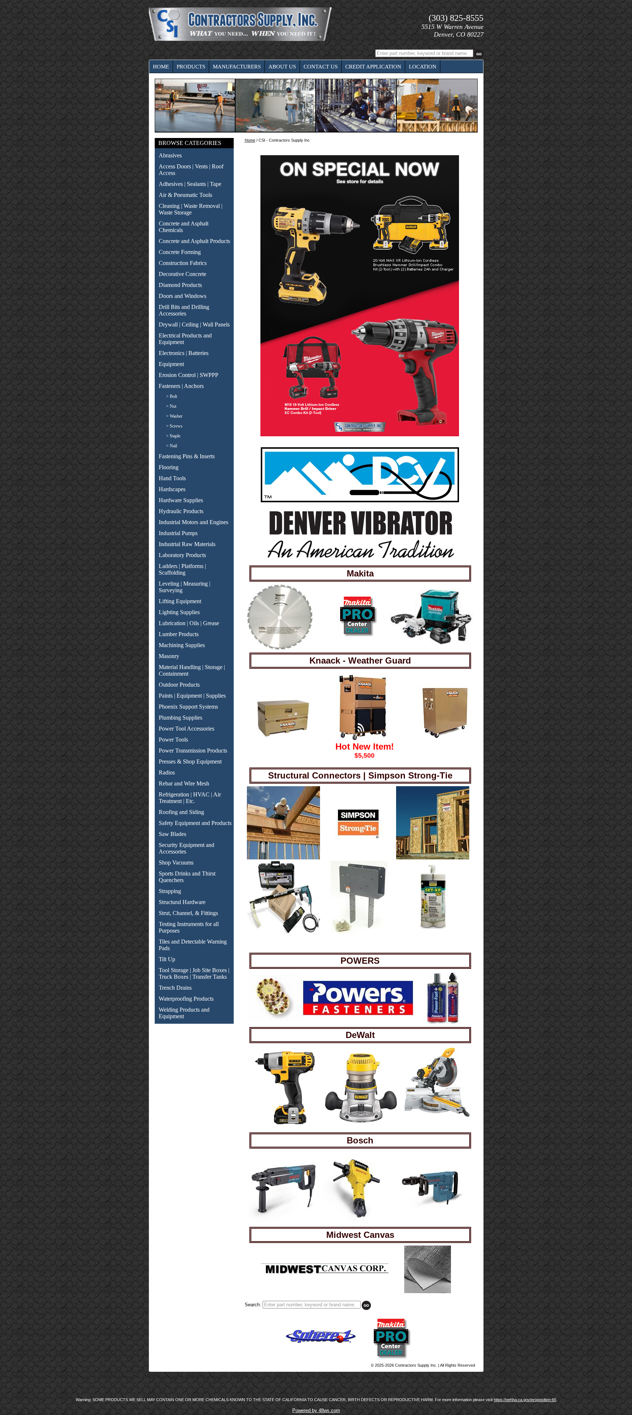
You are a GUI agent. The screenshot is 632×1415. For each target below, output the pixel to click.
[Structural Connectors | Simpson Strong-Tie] (283, 857)
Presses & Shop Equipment (190, 761)
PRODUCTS (191, 67)
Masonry (169, 656)
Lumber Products (179, 634)
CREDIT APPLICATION (373, 67)
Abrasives (170, 155)
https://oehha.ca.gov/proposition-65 (525, 1399)
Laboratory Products (182, 555)
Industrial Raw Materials (187, 544)
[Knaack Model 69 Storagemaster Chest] (283, 739)
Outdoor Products (179, 685)
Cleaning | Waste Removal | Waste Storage (190, 209)
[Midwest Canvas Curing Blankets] (427, 1291)
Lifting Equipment (180, 601)
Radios (167, 772)
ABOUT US (282, 67)
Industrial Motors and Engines (193, 522)
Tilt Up (167, 959)
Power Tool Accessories (186, 728)
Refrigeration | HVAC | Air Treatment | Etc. (190, 797)
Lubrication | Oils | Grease (189, 623)
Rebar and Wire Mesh (184, 783)
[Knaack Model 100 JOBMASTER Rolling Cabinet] (446, 737)
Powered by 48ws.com (316, 1410)
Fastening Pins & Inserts (187, 456)
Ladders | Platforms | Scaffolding (182, 569)
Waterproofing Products (186, 999)
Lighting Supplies (179, 612)
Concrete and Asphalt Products (194, 241)
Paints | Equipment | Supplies (192, 695)
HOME (161, 67)
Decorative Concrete (182, 274)
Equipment (171, 364)
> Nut (171, 406)
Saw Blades (172, 834)
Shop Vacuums (176, 862)
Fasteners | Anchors (181, 386)
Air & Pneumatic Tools (185, 195)
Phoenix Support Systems (188, 706)
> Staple (173, 435)
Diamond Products (180, 285)
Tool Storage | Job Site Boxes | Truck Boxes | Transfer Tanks (194, 973)
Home (250, 140)
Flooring (168, 467)
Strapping (170, 891)
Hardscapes (172, 489)
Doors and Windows (182, 296)
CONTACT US (321, 67)
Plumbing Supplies (180, 717)
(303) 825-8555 (456, 18)
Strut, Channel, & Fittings (188, 913)
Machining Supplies (182, 645)
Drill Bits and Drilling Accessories (184, 310)
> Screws (174, 426)
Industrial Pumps (178, 533)
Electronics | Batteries (183, 353)
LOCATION (422, 67)
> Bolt (171, 396)
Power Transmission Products (193, 750)
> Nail (171, 445)
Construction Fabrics (183, 263)
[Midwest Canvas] (324, 1274)
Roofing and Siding (181, 812)
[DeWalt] (284, 1122)
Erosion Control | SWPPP (188, 375)
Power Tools (173, 739)
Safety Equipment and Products (195, 823)
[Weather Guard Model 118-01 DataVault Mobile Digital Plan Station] (362, 740)
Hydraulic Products (181, 511)
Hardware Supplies (181, 500)
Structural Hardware (182, 902)
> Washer (174, 416)
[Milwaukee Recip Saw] (351, 636)
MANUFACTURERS (237, 67)
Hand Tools (172, 478)
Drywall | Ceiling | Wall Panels (194, 324)
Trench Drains (175, 988)
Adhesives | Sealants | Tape (190, 184)
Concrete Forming (180, 252)
